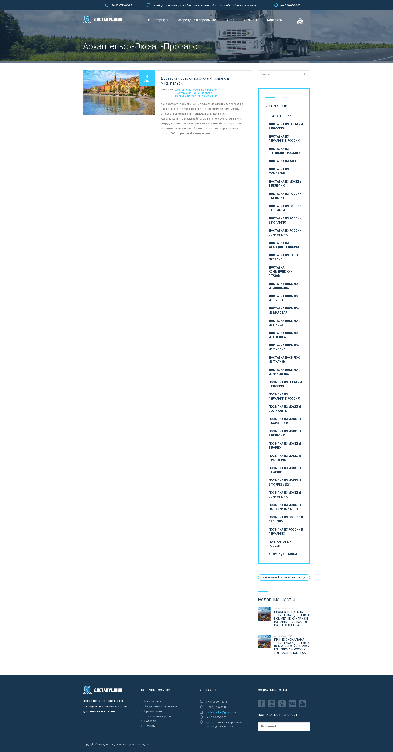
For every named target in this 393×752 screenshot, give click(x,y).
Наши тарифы (157, 20)
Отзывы (250, 20)
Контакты (275, 20)
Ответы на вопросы (157, 716)
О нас (230, 20)
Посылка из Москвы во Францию (196, 95)
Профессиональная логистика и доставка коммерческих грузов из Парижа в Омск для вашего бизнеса (292, 618)
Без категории (280, 116)
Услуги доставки (283, 554)
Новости (150, 721)
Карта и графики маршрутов (281, 577)
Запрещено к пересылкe (197, 20)
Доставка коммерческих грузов (280, 271)
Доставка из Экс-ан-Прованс (193, 92)
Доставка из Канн (283, 161)
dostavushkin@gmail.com (221, 712)
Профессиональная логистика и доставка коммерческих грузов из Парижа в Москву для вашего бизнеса (292, 646)
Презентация (153, 711)
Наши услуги (152, 701)
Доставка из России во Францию (196, 89)
